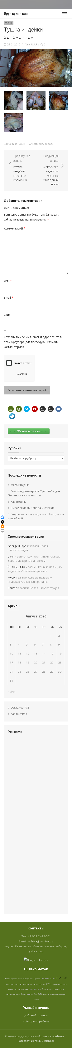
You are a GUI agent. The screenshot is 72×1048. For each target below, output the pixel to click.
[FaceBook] (43, 409)
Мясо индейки (20, 485)
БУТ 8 (40, 994)
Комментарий (14, 228)
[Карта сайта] (19, 409)
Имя (8, 280)
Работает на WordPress (50, 1036)
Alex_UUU (31, 44)
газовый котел (48, 978)
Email (8, 297)
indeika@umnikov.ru (41, 941)
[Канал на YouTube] (35, 409)
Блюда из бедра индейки (18, 989)
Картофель (18, 501)
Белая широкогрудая (44, 588)
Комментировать (43, 143)
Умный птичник (37, 1015)
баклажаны (24, 984)
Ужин (8, 23)
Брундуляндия (16, 13)
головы (46, 994)
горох (20, 979)
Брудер (36, 999)
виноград (15, 984)
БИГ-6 (61, 977)
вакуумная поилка (37, 984)
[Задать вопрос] (11, 409)
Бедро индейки (11, 979)
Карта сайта (19, 714)
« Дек (11, 691)
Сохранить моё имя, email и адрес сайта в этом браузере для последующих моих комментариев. (33, 342)
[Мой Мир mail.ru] (12, 416)
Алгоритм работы (37, 1021)
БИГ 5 (48, 984)
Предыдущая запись (21, 168)
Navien (8, 984)
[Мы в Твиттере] (27, 409)
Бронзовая (35, 988)
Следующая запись (50, 170)
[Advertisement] (36, 767)
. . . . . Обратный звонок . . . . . (28, 431)
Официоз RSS (20, 707)
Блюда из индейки (29, 994)
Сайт (7, 315)
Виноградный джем (57, 994)
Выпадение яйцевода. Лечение (33, 508)
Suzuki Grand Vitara (59, 984)
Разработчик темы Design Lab (36, 1040)
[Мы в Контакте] (58, 409)
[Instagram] (51, 409)
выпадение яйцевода (31, 979)
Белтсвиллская (48, 989)
